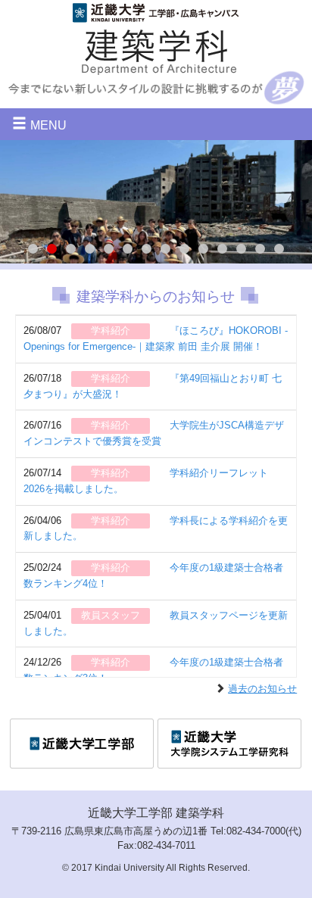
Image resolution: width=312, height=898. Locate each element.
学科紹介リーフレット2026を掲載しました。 (145, 480)
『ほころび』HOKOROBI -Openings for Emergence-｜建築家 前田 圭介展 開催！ (155, 338)
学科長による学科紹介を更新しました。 (155, 528)
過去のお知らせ (262, 688)
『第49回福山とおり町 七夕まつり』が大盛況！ (152, 386)
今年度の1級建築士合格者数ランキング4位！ (153, 575)
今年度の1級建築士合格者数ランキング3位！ (153, 670)
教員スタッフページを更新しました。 (155, 623)
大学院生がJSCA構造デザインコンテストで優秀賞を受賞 (153, 433)
